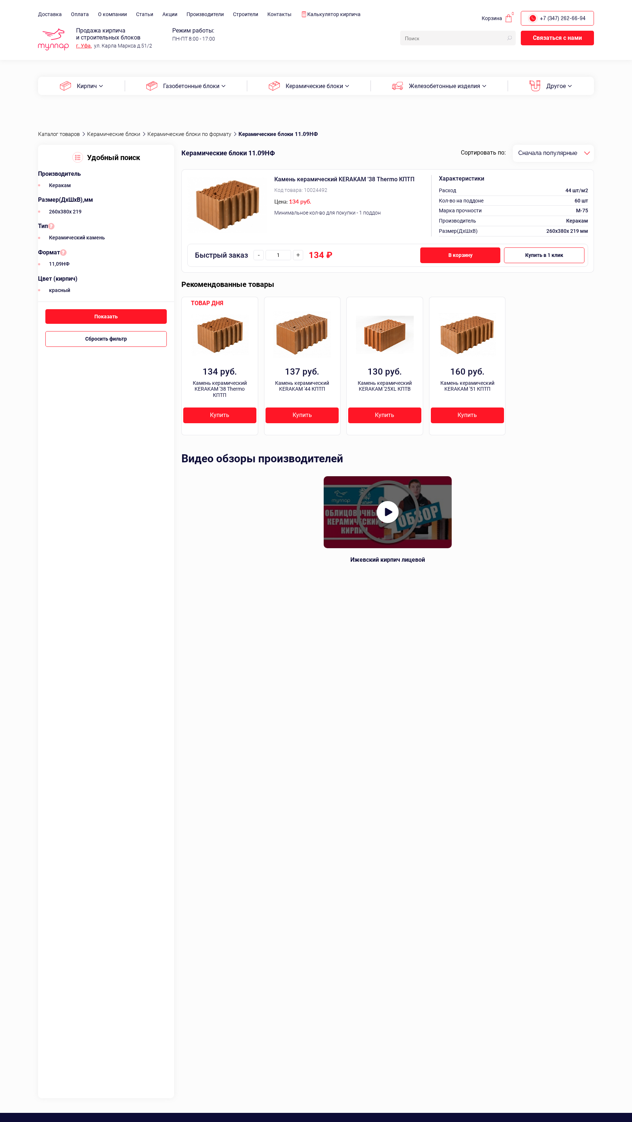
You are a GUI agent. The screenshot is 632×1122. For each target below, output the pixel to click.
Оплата (80, 14)
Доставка (50, 14)
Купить (219, 415)
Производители (205, 14)
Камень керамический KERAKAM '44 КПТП (302, 386)
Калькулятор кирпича (334, 14)
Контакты (279, 14)
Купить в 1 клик (544, 255)
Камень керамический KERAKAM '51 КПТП (467, 386)
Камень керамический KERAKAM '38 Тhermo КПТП (344, 179)
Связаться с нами (557, 37)
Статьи (144, 14)
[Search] (509, 38)
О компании (112, 14)
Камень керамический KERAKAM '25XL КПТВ (385, 386)
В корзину (460, 255)
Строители (245, 14)
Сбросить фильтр (106, 339)
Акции (169, 14)
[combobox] (553, 153)
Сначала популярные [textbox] (547, 152)
